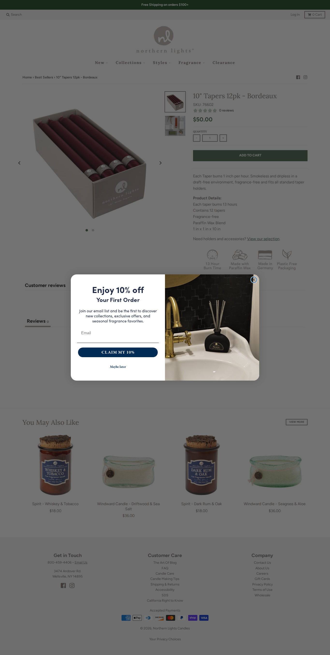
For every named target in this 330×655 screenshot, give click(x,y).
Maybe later (118, 367)
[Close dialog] (254, 280)
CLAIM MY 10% (118, 352)
